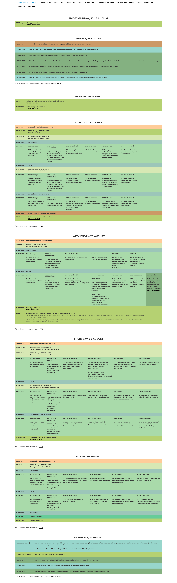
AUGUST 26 (70, 2)
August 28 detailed (106, 2)
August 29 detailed (126, 2)
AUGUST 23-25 (45, 2)
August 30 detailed (145, 2)
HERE (40, 83)
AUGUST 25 (58, 2)
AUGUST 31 (21, 7)
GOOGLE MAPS (87, 44)
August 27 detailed (86, 2)
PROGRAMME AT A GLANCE (26, 2)
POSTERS (31, 7)
